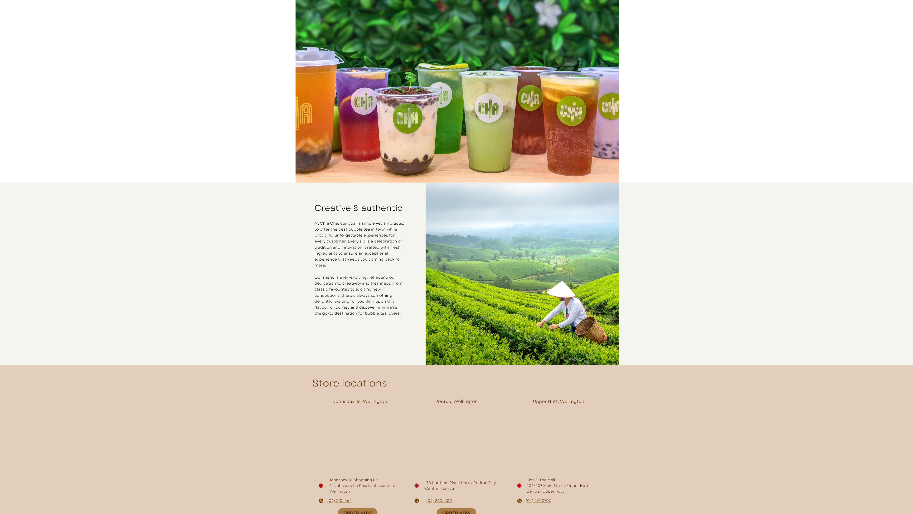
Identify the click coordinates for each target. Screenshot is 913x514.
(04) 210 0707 (538, 500)
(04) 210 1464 (339, 500)
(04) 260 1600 (439, 500)
